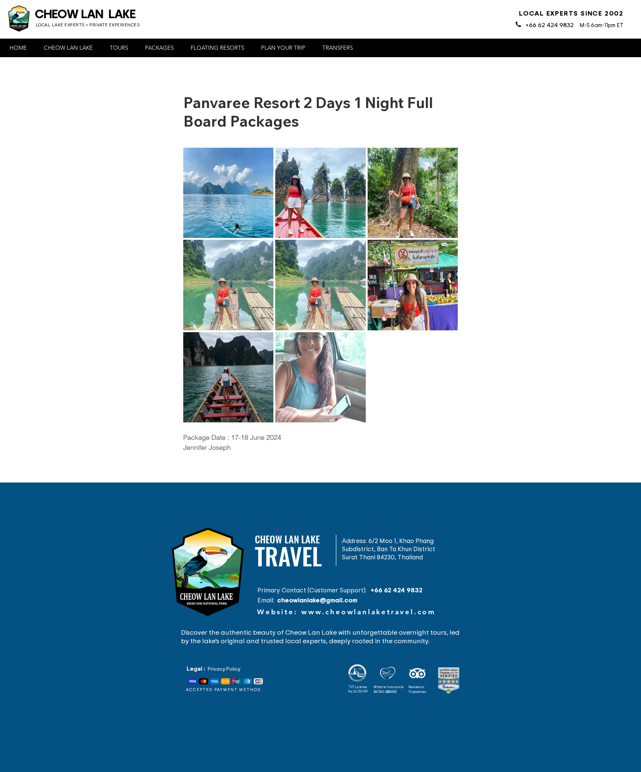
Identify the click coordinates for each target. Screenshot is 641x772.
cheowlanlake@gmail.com (317, 600)
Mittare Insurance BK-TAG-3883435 (389, 689)
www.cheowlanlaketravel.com (368, 612)
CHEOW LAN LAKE (85, 13)
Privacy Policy (224, 668)
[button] (71, 48)
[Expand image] (228, 193)
